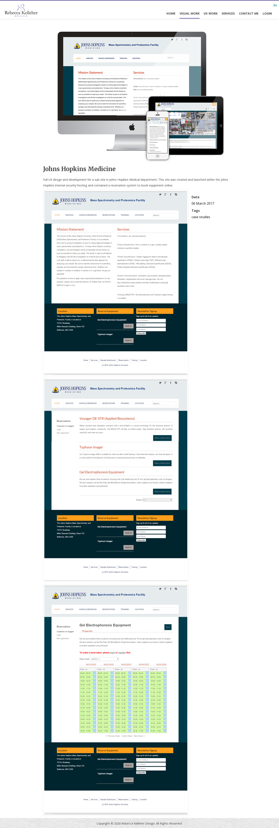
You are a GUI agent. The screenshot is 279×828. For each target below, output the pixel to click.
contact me (249, 13)
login (267, 13)
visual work (190, 13)
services (228, 13)
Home (170, 13)
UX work (211, 13)
